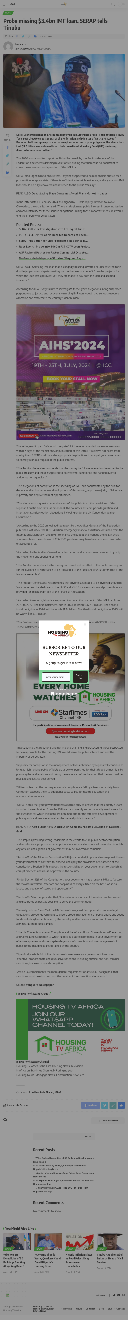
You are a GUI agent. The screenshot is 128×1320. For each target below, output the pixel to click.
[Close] (85, 624)
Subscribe (80, 676)
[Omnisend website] (64, 692)
